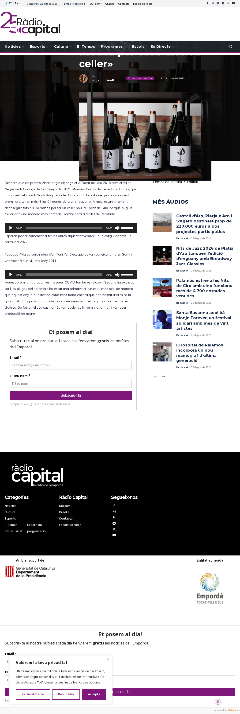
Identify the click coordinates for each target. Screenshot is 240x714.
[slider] (127, 227)
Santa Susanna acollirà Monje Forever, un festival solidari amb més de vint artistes (203, 320)
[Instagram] (212, 3)
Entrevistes (135, 78)
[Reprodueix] (10, 228)
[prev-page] (155, 377)
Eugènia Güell (102, 80)
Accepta (94, 694)
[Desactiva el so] (117, 228)
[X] (94, 187)
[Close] (107, 659)
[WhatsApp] (105, 187)
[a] (80, 475)
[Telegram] (222, 3)
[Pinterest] (148, 187)
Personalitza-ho (33, 694)
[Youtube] (233, 3)
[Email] (127, 187)
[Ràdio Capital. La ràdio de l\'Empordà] (30, 24)
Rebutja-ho (66, 694)
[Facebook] (207, 3)
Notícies (148, 78)
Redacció (182, 239)
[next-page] (163, 377)
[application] (71, 228)
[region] (60, 680)
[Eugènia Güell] (85, 78)
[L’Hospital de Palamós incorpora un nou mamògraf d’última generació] (162, 351)
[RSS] (114, 518)
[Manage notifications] (218, 702)
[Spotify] (217, 3)
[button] (230, 46)
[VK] (137, 187)
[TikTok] (228, 3)
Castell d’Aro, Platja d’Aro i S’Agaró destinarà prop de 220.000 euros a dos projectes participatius (204, 223)
